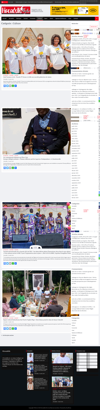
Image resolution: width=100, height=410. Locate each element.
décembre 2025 (76, 146)
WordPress (68, 408)
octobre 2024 (75, 180)
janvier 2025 (75, 173)
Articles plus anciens (8, 335)
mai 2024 (74, 190)
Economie (32, 18)
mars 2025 (74, 168)
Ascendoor (56, 408)
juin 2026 (74, 131)
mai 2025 (74, 163)
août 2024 (74, 185)
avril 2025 (74, 165)
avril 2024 (74, 193)
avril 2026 (74, 136)
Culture (40, 18)
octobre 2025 (75, 151)
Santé (51, 18)
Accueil (4, 18)
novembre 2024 (76, 178)
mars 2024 (74, 195)
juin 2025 (74, 161)
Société (26, 18)
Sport (45, 18)
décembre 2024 (76, 175)
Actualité (11, 18)
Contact (76, 18)
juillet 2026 (75, 129)
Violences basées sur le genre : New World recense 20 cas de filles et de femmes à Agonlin (23, 2)
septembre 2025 (76, 153)
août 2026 (74, 126)
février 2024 (75, 197)
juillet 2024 (75, 188)
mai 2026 (74, 133)
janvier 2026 (75, 143)
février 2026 (75, 141)
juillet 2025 (75, 158)
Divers (85, 117)
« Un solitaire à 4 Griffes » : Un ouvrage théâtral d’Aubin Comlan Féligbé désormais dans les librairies (83, 111)
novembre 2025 (76, 148)
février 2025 (75, 170)
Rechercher (75, 23)
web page (74, 109)
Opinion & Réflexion (60, 18)
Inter (70, 18)
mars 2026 (74, 138)
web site (74, 74)
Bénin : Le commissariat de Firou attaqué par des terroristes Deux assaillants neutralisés (83, 103)
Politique (18, 18)
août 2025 (74, 156)
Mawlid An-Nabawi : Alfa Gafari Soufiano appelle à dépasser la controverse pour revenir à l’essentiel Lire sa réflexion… (41, 356)
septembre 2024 (76, 183)
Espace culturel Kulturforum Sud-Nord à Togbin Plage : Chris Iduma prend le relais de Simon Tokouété (33, 320)
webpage (74, 79)
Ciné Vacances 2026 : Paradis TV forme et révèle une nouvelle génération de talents (27, 77)
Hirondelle (5, 79)
